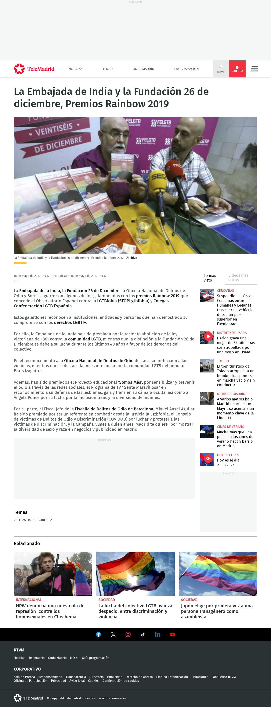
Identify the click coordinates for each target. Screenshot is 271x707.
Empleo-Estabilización (172, 677)
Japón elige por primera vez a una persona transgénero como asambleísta (218, 574)
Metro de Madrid (231, 394)
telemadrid (28, 698)
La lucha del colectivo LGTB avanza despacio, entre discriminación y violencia (135, 574)
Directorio (96, 677)
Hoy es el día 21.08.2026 (207, 459)
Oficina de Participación (31, 680)
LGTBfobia (44, 520)
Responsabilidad (50, 677)
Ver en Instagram (128, 634)
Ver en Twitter (113, 635)
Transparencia (76, 677)
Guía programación (95, 658)
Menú (254, 68)
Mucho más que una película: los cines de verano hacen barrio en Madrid (207, 431)
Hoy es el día (228, 455)
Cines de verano (230, 426)
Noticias (76, 69)
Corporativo (27, 669)
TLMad (108, 69)
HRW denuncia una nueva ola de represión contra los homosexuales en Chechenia (53, 574)
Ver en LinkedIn (157, 634)
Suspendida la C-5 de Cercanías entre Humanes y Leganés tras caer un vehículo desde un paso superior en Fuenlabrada (207, 295)
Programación (186, 69)
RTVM (19, 650)
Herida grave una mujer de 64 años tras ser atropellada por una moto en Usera (207, 337)
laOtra (74, 658)
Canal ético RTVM (224, 677)
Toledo (223, 361)
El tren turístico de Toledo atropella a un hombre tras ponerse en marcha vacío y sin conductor (207, 365)
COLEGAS (20, 520)
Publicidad (114, 677)
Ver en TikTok (143, 635)
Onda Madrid (143, 69)
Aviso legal (77, 680)
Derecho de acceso (139, 677)
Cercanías (225, 290)
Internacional (29, 600)
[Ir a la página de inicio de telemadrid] (34, 69)
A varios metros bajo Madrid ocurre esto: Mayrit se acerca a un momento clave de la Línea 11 (207, 398)
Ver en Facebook (98, 635)
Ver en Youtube (172, 634)
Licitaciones (199, 677)
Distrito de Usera (232, 333)
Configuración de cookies (121, 680)
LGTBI (31, 520)
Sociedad (106, 600)
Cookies (93, 680)
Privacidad (58, 680)
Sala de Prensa (24, 677)
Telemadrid (37, 658)
